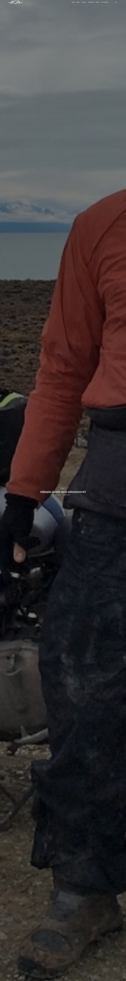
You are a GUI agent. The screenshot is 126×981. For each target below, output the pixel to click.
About (78, 2)
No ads (97, 2)
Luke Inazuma (58, 494)
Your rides (91, 2)
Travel (63, 488)
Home (73, 2)
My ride (84, 2)
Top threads (104, 2)
